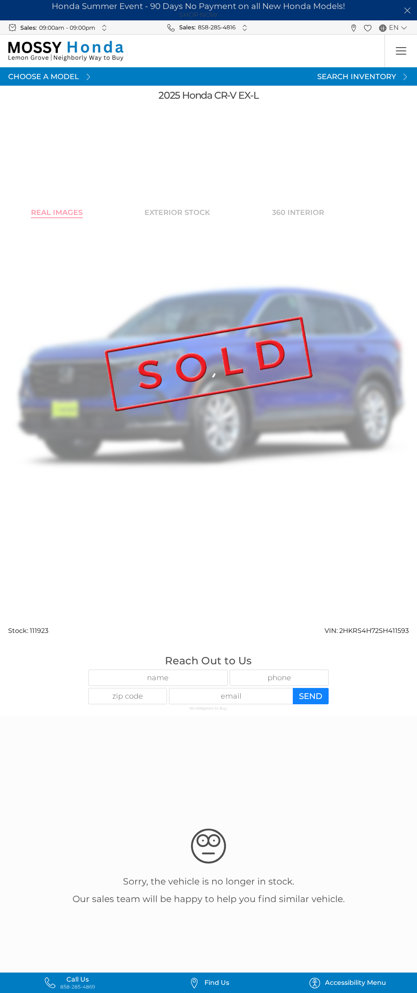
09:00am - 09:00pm (67, 27)
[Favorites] (367, 27)
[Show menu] (400, 51)
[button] (407, 10)
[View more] (104, 27)
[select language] (404, 27)
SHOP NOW (198, 15)
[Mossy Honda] (66, 51)
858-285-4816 (217, 27)
